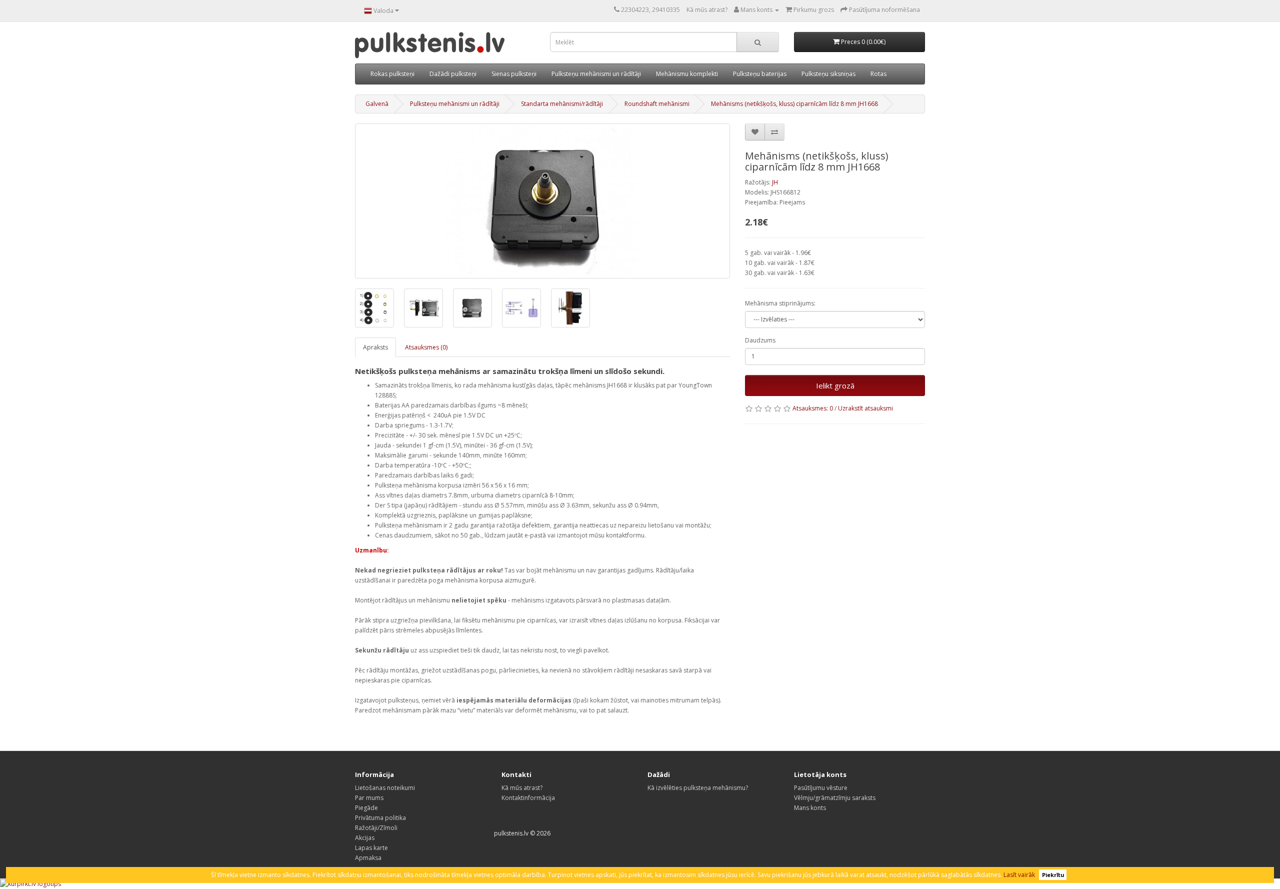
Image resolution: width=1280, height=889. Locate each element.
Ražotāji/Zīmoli (376, 828)
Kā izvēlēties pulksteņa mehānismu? (698, 788)
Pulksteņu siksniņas (829, 74)
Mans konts (810, 808)
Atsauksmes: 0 (812, 408)
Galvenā (377, 104)
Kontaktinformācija (528, 798)
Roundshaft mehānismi (657, 104)
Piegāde (366, 808)
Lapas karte (371, 848)
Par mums (369, 798)
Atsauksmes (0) (426, 347)
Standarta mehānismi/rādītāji (562, 104)
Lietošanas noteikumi (385, 788)
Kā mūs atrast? (707, 10)
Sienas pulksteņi (514, 74)
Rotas (878, 74)
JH (775, 182)
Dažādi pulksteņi (453, 74)
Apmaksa (368, 858)
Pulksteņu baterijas (759, 74)
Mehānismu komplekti (687, 74)
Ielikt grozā (835, 385)
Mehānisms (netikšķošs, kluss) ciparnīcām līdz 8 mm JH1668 (794, 104)
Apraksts (375, 347)
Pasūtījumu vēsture (821, 788)
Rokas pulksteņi (392, 74)
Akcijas (364, 838)
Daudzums (760, 340)
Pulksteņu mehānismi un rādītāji (596, 74)
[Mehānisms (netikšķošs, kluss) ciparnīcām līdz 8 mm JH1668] (542, 201)
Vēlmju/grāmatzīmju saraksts (835, 798)
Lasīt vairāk (1019, 874)
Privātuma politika (380, 818)
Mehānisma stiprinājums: (780, 303)
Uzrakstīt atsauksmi (865, 408)
